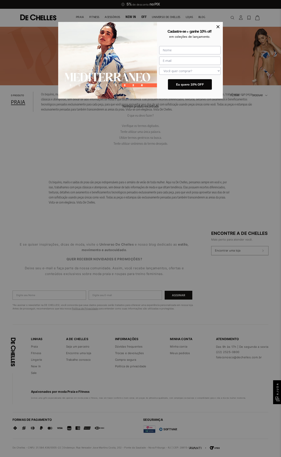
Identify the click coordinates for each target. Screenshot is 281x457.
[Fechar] (218, 26)
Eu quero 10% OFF (190, 84)
